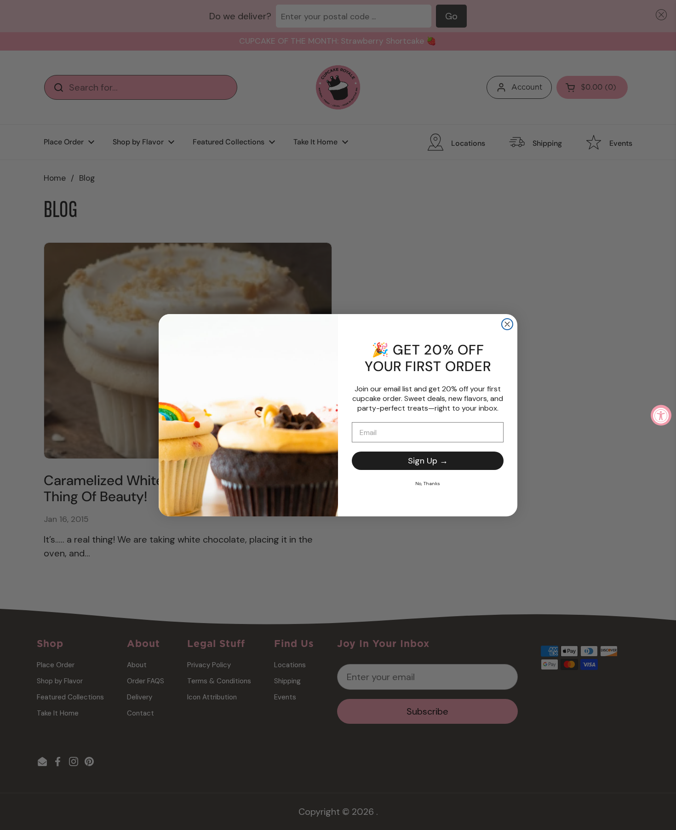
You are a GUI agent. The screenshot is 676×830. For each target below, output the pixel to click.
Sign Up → (428, 460)
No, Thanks (427, 484)
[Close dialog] (507, 324)
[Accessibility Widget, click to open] (661, 415)
